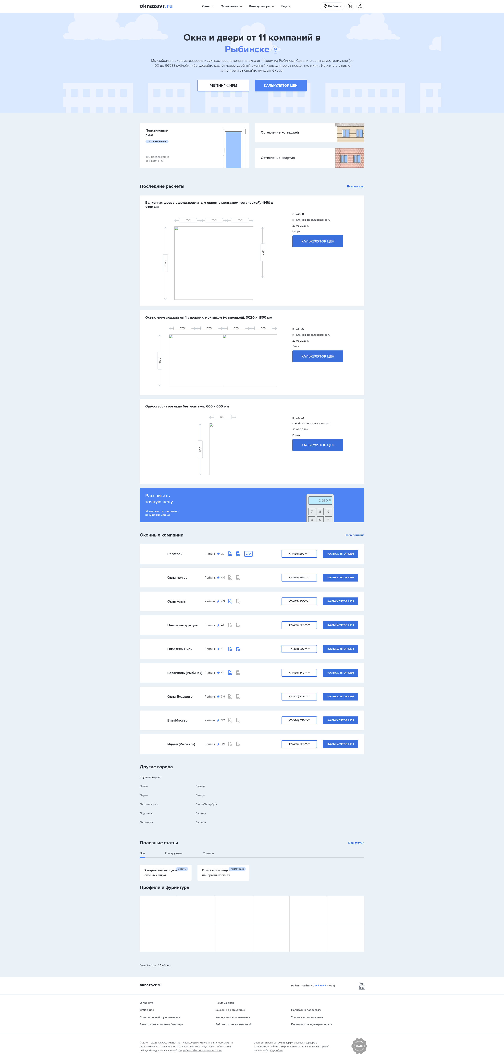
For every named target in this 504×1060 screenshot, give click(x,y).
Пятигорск (146, 822)
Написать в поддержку (306, 1010)
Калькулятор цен (280, 85)
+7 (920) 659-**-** (299, 720)
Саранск (201, 813)
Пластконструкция (182, 625)
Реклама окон (225, 1003)
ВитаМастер (177, 720)
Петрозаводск (149, 804)
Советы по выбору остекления (160, 1017)
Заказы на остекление (230, 1010)
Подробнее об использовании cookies (200, 1050)
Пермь (144, 795)
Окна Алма (176, 601)
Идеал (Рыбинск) (181, 744)
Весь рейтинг (354, 535)
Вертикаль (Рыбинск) (184, 673)
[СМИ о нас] (359, 1053)
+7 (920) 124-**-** (299, 696)
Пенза (144, 786)
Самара (200, 795)
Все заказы (355, 186)
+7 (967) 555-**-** (299, 577)
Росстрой (175, 554)
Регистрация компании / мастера (161, 1024)
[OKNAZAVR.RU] (156, 6)
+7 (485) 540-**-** (299, 672)
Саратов (201, 822)
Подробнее (276, 1050)
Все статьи (356, 843)
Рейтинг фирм (223, 85)
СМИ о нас (147, 1010)
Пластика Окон (179, 649)
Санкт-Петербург (206, 804)
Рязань (200, 786)
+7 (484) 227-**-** (299, 649)
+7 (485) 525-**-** (299, 744)
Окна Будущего (180, 696)
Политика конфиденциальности (311, 1024)
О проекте (146, 1003)
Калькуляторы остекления (233, 1017)
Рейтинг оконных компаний (234, 1024)
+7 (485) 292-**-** (299, 553)
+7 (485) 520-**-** (299, 625)
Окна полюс (177, 577)
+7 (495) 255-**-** (299, 601)
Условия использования (307, 1017)
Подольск (146, 813)
